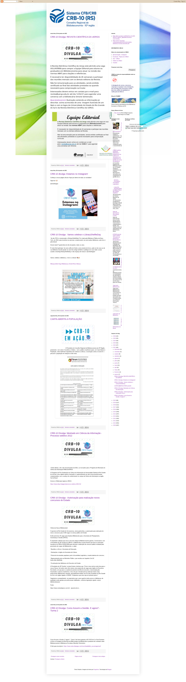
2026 (114, 336)
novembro (117, 351)
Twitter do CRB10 (117, 60)
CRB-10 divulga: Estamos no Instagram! (69, 174)
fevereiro (117, 372)
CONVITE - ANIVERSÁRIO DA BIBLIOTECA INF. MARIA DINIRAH (117, 190)
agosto (116, 358)
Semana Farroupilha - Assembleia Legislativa (117, 182)
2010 (114, 423)
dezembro (117, 349)
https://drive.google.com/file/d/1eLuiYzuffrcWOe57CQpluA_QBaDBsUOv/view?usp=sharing (124, 37)
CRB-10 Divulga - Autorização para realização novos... (123, 392)
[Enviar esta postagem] (77, 165)
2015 (114, 411)
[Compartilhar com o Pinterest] (88, 165)
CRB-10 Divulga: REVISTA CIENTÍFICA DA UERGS (75, 37)
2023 (114, 343)
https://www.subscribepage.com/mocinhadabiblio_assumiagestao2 (82, 646)
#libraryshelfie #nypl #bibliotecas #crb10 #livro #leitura (65, 264)
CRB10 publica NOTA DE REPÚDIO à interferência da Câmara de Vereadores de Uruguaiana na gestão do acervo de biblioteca (117, 156)
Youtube (115, 62)
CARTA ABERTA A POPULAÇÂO (66, 319)
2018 (114, 404)
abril (116, 367)
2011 (114, 420)
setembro (117, 356)
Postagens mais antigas (99, 656)
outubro (117, 354)
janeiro (116, 374)
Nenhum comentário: (70, 165)
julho (116, 360)
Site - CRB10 (116, 58)
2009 (114, 425)
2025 (114, 338)
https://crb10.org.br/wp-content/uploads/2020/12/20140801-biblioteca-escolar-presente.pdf (122, 42)
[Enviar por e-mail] (81, 165)
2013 (114, 416)
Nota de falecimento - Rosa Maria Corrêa (116, 213)
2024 (114, 340)
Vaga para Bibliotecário (116, 286)
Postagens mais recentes (57, 656)
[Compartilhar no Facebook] (86, 165)
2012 (114, 418)
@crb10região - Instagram (120, 54)
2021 (114, 347)
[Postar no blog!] (82, 165)
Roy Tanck (117, 113)
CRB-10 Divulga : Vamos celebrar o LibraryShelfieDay (75, 234)
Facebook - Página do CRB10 (121, 56)
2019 (114, 402)
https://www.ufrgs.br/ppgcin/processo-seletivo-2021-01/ (65, 484)
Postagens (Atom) (59, 659)
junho (116, 363)
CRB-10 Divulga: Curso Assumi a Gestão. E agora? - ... (123, 396)
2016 (114, 409)
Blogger (109, 669)
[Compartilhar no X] (84, 165)
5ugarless (96, 669)
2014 (114, 414)
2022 (114, 345)
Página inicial (78, 656)
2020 (114, 400)
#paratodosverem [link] (58, 100)
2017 (114, 407)
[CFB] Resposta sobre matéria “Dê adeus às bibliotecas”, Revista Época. (117, 237)
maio (116, 365)
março (116, 370)
